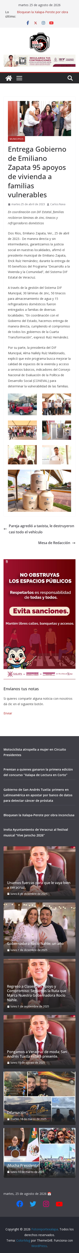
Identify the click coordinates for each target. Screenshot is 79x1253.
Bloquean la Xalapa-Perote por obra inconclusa (39, 815)
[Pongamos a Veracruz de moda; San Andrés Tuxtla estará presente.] (39, 1040)
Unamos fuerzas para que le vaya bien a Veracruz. (38, 885)
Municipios (16, 138)
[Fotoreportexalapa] (9, 78)
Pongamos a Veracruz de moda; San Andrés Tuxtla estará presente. (37, 1054)
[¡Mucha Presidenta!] (39, 1153)
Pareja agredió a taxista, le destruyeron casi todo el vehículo (41, 529)
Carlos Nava (57, 204)
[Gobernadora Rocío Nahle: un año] (39, 927)
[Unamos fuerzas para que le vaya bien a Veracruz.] (39, 871)
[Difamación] (39, 1096)
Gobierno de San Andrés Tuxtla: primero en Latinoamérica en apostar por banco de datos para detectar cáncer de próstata (38, 795)
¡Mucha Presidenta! (23, 1165)
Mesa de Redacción (54, 542)
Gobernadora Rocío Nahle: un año (35, 943)
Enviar (8, 713)
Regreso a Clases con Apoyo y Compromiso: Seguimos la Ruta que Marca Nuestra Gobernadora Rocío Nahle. (36, 993)
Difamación (16, 1112)
